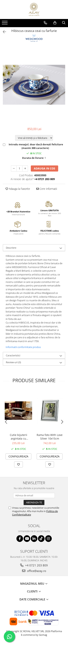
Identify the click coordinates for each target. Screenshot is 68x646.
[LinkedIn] (34, 538)
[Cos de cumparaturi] (55, 23)
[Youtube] (27, 538)
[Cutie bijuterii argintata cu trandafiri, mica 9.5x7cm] (18, 410)
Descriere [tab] (11, 247)
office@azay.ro (36, 571)
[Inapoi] (3, 31)
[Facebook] (19, 538)
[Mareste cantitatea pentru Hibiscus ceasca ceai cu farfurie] (25, 168)
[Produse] (5, 24)
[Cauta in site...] (64, 23)
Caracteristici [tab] (13, 355)
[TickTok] (41, 538)
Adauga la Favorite (19, 189)
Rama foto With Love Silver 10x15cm (50, 436)
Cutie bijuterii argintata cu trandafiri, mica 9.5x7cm (18, 436)
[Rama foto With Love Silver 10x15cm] (49, 410)
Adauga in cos (44, 168)
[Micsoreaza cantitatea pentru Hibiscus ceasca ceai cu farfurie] (14, 168)
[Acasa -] (34, 9)
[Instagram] (48, 538)
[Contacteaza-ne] (45, 23)
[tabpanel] (34, 85)
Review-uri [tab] (13, 362)
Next (62, 89)
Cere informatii (48, 189)
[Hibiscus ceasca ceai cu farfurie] (34, 85)
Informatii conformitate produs (23, 347)
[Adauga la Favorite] (18, 464)
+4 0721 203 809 (36, 565)
